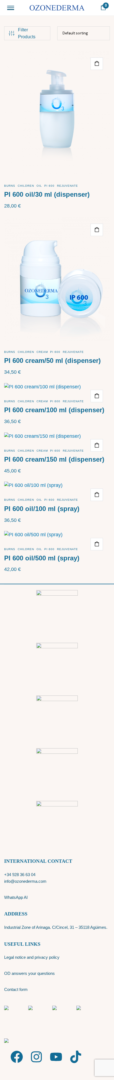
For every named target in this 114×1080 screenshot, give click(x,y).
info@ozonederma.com (25, 881)
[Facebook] (17, 1057)
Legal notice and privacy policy (31, 957)
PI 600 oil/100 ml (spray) (41, 508)
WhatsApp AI (16, 897)
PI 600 (49, 185)
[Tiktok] (76, 1057)
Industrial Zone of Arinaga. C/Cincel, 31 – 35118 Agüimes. (55, 927)
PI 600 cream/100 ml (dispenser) (54, 410)
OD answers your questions (29, 973)
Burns (9, 185)
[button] (96, 63)
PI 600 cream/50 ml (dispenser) (52, 360)
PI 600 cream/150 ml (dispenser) (54, 459)
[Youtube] (56, 1057)
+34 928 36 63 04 (19, 874)
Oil (39, 185)
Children (26, 185)
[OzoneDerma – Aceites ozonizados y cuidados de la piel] (57, 8)
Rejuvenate (67, 185)
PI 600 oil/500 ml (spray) (41, 558)
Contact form (16, 989)
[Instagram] (36, 1057)
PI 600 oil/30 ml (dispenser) (47, 194)
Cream (42, 351)
